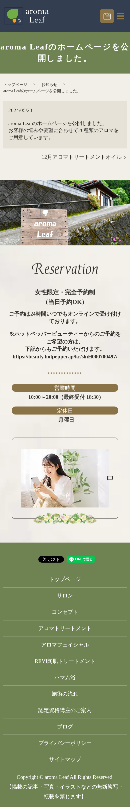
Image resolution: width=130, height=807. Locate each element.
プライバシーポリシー (65, 743)
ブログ (65, 726)
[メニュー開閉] (120, 16)
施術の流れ (65, 694)
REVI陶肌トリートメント (65, 661)
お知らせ (49, 84)
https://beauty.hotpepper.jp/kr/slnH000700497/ (65, 356)
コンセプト (65, 612)
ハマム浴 (65, 677)
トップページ (15, 84)
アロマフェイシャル (65, 645)
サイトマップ (65, 759)
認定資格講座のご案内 (65, 710)
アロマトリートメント (65, 628)
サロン (65, 595)
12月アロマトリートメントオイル (82, 157)
